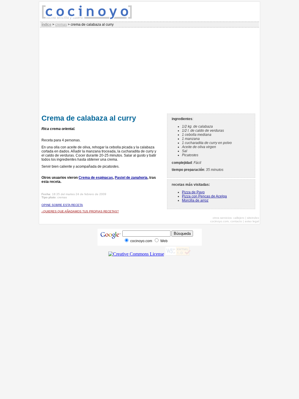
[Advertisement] (149, 70)
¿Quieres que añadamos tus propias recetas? (80, 211)
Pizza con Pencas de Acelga (204, 196)
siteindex (253, 217)
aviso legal (252, 221)
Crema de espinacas (96, 178)
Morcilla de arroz (195, 200)
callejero (238, 217)
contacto (236, 221)
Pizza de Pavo (193, 192)
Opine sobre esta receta (62, 205)
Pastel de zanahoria (131, 178)
